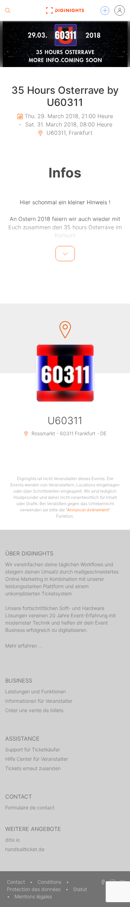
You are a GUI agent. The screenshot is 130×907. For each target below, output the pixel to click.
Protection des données (34, 889)
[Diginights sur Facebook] (102, 882)
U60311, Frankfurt (69, 132)
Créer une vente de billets (34, 710)
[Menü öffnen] (105, 10)
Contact (16, 882)
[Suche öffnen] (7, 10)
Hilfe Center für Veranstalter (36, 759)
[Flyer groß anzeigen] (65, 44)
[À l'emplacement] (65, 373)
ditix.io (12, 840)
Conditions (50, 882)
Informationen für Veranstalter (38, 701)
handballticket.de (24, 849)
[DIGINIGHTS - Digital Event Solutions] (65, 10)
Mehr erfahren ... (24, 646)
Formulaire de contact (29, 807)
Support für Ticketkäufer (32, 749)
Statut (80, 889)
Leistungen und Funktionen (35, 691)
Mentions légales (33, 896)
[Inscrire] (119, 10)
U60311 (65, 420)
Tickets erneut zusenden (33, 768)
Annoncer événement (88, 509)
